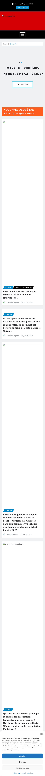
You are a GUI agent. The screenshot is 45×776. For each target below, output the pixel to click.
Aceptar (22, 756)
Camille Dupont (13, 302)
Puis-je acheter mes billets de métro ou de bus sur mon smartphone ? (19, 294)
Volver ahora (23, 84)
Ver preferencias (22, 768)
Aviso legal (30, 773)
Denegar (22, 762)
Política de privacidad (19, 773)
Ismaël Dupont (12, 534)
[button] (42, 734)
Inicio (5, 44)
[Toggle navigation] (23, 34)
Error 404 (13, 44)
